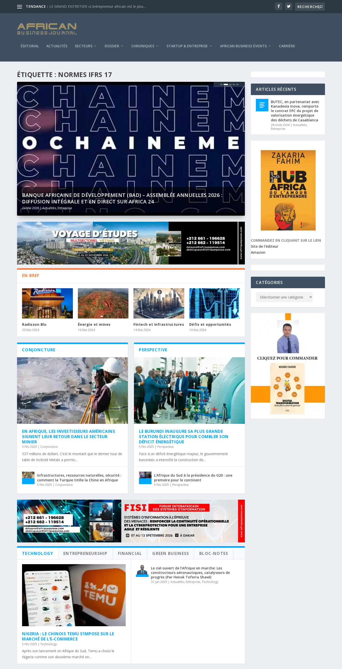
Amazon (258, 252)
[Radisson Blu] (47, 303)
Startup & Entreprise (187, 46)
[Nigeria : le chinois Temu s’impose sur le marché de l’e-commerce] (74, 595)
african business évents (243, 46)
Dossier (112, 46)
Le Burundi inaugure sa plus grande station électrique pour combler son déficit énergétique (184, 437)
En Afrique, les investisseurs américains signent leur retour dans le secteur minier (68, 437)
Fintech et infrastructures (158, 324)
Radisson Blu (34, 324)
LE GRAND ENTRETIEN (68, 6)
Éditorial (30, 46)
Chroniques (142, 46)
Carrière (287, 46)
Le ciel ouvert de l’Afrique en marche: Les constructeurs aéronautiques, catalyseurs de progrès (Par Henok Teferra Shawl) (190, 572)
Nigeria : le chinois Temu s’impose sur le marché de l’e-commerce (68, 636)
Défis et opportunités (210, 324)
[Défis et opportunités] (214, 303)
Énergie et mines (94, 324)
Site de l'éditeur (264, 246)
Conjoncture (49, 447)
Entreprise (65, 208)
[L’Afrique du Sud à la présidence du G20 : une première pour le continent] (145, 478)
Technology (48, 644)
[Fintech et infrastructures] (158, 303)
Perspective (165, 447)
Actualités (56, 46)
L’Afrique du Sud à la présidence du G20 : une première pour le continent (193, 477)
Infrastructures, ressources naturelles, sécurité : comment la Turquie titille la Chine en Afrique (79, 477)
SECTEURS (83, 46)
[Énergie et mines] (103, 303)
